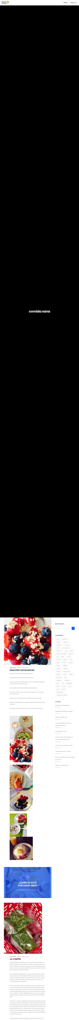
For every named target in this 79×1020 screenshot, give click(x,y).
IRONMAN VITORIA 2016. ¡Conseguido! (64, 711)
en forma (58, 660)
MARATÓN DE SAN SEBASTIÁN (62, 705)
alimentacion (64, 639)
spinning (63, 689)
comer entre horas (66, 648)
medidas (58, 674)
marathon (65, 668)
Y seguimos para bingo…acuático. (63, 751)
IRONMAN (65, 665)
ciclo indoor (67, 645)
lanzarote (58, 668)
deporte (71, 651)
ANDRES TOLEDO (13, 668)
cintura (58, 648)
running (63, 686)
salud (58, 689)
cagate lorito (59, 645)
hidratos (71, 662)
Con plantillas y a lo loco (60, 731)
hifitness (58, 665)
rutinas (69, 686)
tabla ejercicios (60, 692)
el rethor (69, 657)
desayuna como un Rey (61, 654)
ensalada (65, 660)
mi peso (64, 674)
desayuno (71, 654)
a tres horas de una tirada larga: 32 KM (64, 745)
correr (66, 651)
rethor (58, 683)
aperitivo (58, 642)
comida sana (59, 651)
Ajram (58, 639)
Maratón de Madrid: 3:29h (61, 717)
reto (63, 683)
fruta (71, 660)
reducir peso (59, 680)
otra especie (59, 677)
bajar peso (65, 642)
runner (58, 686)
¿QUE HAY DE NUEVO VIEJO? (62, 765)
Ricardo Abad (69, 683)
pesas (65, 677)
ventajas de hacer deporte (62, 695)
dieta (58, 657)
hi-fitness (64, 662)
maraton (58, 671)
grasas (58, 662)
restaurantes (67, 680)
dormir (62, 657)
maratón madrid (66, 671)
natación (71, 674)
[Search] (73, 628)
